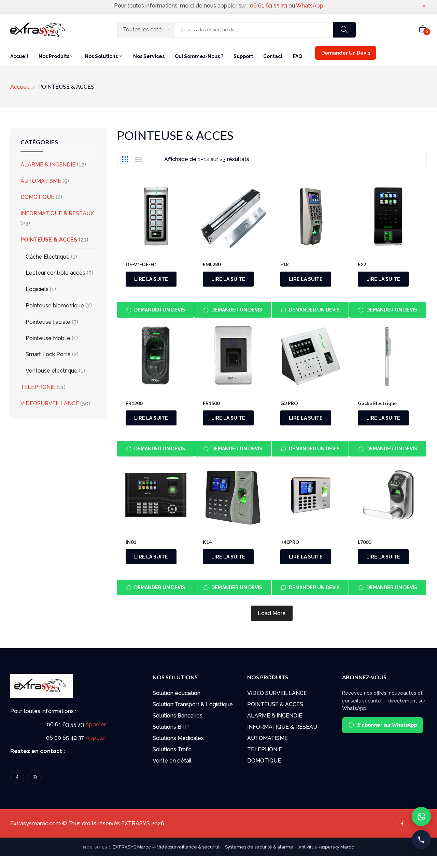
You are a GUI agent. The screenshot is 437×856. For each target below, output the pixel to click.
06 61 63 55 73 (268, 5)
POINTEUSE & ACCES (48, 239)
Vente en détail (172, 760)
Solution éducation (176, 693)
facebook (17, 777)
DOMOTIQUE (37, 197)
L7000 (364, 542)
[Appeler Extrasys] (421, 839)
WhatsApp (309, 5)
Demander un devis (159, 310)
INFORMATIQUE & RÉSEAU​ (282, 727)
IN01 (131, 542)
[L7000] (388, 495)
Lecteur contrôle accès (55, 273)
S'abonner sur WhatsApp (387, 725)
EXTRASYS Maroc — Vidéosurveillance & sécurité (166, 847)
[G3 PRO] (310, 356)
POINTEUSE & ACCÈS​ (275, 704)
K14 (207, 542)
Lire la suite (151, 279)
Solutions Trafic (172, 749)
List (139, 159)
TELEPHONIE (37, 387)
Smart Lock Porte (48, 354)
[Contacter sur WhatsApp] (421, 816)
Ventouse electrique (51, 370)
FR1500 (211, 403)
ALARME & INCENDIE (47, 164)
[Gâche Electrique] (388, 356)
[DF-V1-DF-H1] (155, 217)
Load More (272, 613)
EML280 (212, 264)
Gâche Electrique (377, 403)
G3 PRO (289, 403)
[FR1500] (233, 356)
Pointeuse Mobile (48, 338)
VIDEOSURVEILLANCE (49, 403)
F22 (362, 264)
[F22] (388, 217)
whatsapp (35, 777)
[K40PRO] (310, 495)
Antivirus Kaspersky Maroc (326, 847)
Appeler (95, 724)
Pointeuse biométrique (55, 305)
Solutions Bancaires (177, 715)
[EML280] (233, 217)
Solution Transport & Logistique (193, 704)
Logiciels (37, 289)
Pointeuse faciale (48, 322)
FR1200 (134, 403)
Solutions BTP (171, 727)
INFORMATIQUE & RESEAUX (57, 213)
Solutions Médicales (178, 738)
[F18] (310, 217)
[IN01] (155, 495)
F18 (284, 264)
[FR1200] (155, 356)
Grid (125, 159)
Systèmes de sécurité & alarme (259, 847)
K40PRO (289, 542)
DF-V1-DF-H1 (141, 264)
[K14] (233, 495)
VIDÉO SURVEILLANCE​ (277, 693)
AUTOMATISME (40, 181)
